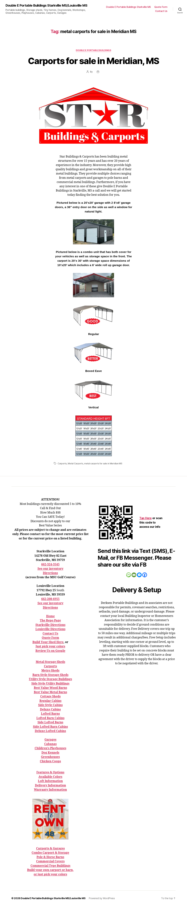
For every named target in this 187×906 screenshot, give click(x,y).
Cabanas (50, 744)
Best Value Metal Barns (50, 692)
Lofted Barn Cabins (50, 718)
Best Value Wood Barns (50, 688)
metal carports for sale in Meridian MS (103, 463)
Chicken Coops (50, 761)
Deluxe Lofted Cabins (50, 731)
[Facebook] (144, 574)
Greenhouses (50, 757)
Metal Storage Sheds (50, 662)
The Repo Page (50, 620)
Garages (50, 739)
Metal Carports (75, 463)
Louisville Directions (50, 629)
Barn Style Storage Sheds (50, 675)
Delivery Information (50, 785)
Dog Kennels (50, 753)
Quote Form (160, 6)
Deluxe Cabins (50, 709)
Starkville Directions (50, 625)
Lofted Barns (50, 714)
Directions (50, 573)
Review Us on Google (50, 651)
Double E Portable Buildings (93, 50)
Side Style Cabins (50, 705)
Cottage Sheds (50, 696)
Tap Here (145, 518)
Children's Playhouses (50, 748)
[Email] (134, 574)
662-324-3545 (50, 564)
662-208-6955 (50, 599)
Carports (62, 463)
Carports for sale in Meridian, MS (93, 61)
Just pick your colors (50, 646)
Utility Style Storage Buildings (50, 679)
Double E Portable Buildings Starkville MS (128, 6)
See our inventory (50, 569)
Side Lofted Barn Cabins (50, 727)
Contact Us (161, 11)
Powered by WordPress (102, 898)
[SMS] (128, 574)
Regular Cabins (50, 701)
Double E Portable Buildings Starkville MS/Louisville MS (46, 5)
